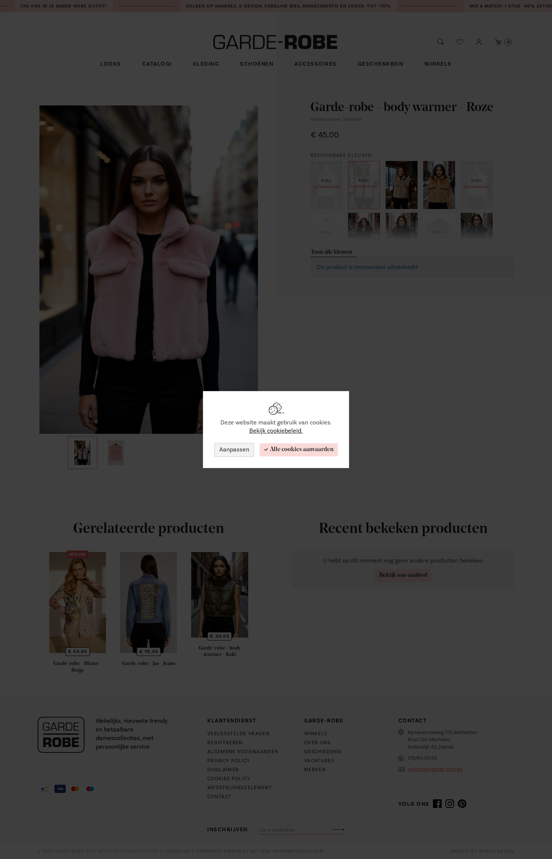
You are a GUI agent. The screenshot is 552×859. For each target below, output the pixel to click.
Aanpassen (234, 449)
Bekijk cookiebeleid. (276, 431)
